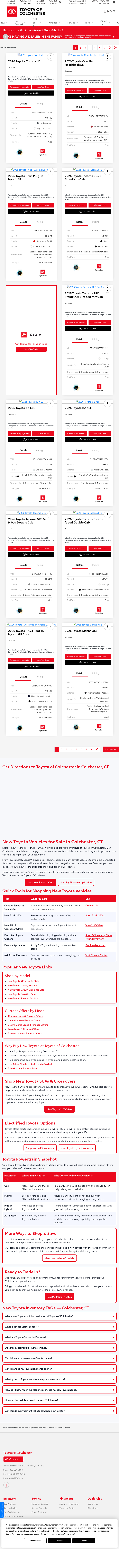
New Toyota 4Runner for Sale (23, 981)
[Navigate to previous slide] (2, 36)
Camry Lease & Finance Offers (24, 1020)
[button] (50, 57)
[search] (111, 11)
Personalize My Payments (19, 87)
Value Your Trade (43, 87)
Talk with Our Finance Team (22, 1068)
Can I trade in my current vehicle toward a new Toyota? (35, 1410)
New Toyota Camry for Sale (22, 985)
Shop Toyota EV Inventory (40, 1147)
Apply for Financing (69, 1503)
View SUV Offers (94, 925)
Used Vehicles (10, 1507)
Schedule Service (39, 1503)
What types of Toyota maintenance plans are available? (35, 1379)
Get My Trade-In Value (59, 1296)
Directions (93, 1507)
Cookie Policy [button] (11, 1534)
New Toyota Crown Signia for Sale (26, 989)
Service (36, 1498)
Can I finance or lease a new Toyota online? (28, 1358)
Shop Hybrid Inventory (98, 936)
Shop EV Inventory (95, 935)
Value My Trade (66, 1507)
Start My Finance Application (76, 882)
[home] (105, 11)
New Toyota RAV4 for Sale (22, 994)
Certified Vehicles (11, 1512)
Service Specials (39, 1507)
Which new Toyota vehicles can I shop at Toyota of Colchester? (39, 1316)
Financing (66, 1498)
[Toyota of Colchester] (28, 11)
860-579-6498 (18, 1473)
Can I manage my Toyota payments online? (28, 1368)
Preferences (35, 1541)
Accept (84, 1541)
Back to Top (111, 749)
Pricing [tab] (39, 103)
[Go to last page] (115, 47)
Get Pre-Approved (95, 945)
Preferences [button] (69, 1534)
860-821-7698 (16, 1469)
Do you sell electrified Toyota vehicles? (26, 1347)
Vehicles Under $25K (13, 1516)
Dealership (95, 1498)
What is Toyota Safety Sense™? (22, 1326)
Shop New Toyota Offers (40, 882)
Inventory (9, 1498)
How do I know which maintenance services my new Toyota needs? (41, 1389)
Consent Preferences (2, 1510)
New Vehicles (9, 1503)
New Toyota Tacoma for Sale (23, 998)
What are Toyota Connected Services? (25, 1337)
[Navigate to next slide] (117, 36)
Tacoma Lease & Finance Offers (25, 1033)
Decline (59, 1541)
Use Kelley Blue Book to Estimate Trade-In (30, 1064)
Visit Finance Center (96, 955)
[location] (60, 2)
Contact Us (91, 905)
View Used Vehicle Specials (59, 1258)
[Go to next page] (109, 47)
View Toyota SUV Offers (59, 1109)
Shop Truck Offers (95, 915)
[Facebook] (114, 2)
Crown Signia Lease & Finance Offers (28, 1024)
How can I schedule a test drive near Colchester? (31, 1400)
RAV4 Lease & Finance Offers (23, 1029)
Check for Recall (39, 1512)
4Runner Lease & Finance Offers (25, 1016)
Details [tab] (23, 103)
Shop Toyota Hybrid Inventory (77, 1147)
